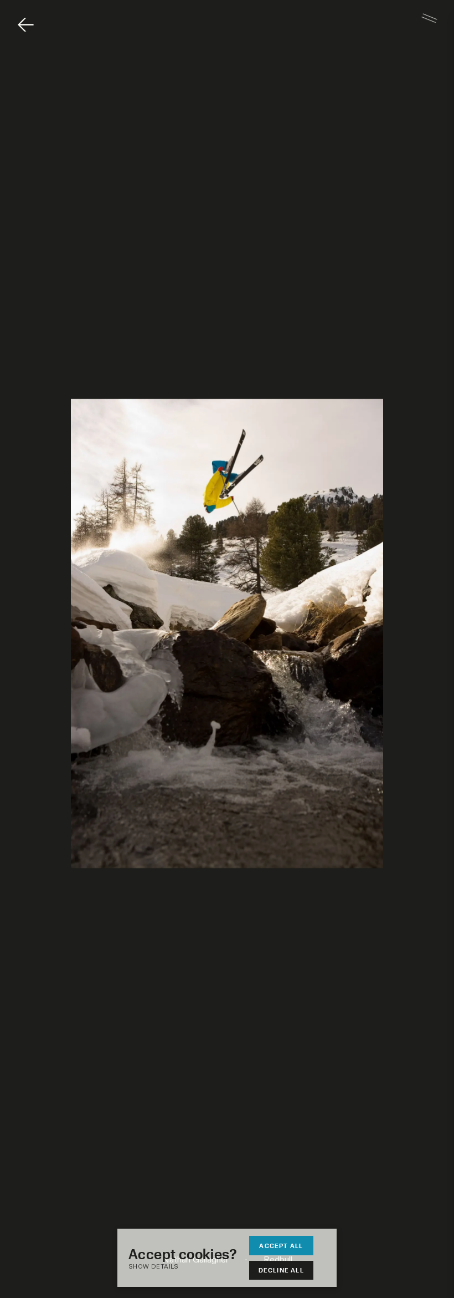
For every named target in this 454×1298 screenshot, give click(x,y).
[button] (188, 1267)
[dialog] (227, 1258)
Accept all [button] (281, 1245)
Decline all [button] (281, 1270)
